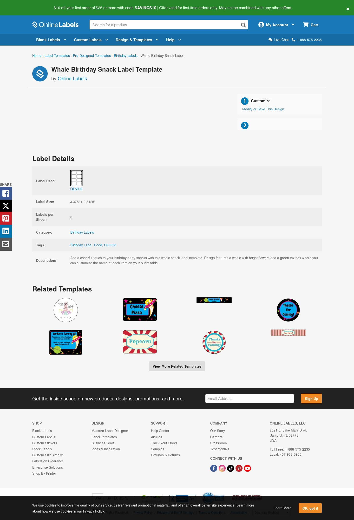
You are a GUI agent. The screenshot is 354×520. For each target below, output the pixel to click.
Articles (156, 436)
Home (36, 55)
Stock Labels (42, 448)
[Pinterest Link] (239, 467)
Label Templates (57, 55)
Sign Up (311, 398)
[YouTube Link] (247, 467)
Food (98, 245)
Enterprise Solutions (47, 467)
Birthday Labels (126, 55)
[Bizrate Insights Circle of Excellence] (223, 492)
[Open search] (243, 24)
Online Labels (72, 78)
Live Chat (281, 39)
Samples (157, 448)
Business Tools (103, 442)
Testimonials (219, 448)
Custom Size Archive (48, 454)
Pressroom (218, 442)
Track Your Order (164, 442)
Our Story (217, 430)
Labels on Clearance (48, 461)
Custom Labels (88, 39)
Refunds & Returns (165, 454)
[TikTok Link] (231, 467)
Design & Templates (134, 39)
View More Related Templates (177, 366)
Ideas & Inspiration (106, 448)
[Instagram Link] (223, 467)
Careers (216, 436)
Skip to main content (17, 4)
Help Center (160, 430)
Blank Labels (48, 39)
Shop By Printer (44, 473)
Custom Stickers (44, 442)
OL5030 (110, 245)
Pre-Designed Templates (92, 55)
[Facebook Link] (214, 467)
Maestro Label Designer (110, 430)
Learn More (282, 507)
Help (170, 39)
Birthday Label (81, 245)
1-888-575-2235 (309, 39)
